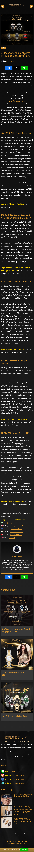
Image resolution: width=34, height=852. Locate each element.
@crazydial (11, 523)
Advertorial (19, 843)
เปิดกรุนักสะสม (11, 843)
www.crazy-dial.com (16, 532)
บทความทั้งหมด (16, 841)
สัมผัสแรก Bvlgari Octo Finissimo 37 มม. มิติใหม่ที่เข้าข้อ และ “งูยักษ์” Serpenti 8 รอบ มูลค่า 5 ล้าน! (23, 820)
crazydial (12, 538)
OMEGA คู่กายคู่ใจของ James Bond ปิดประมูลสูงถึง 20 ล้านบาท (16, 630)
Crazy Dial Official (16, 535)
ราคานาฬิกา (24, 841)
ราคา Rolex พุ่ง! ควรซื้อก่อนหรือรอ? (14, 716)
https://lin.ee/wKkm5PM (17, 101)
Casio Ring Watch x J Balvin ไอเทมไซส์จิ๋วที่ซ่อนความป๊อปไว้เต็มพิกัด (23, 795)
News (24, 843)
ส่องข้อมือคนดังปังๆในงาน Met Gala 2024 (15, 673)
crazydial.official (17, 526)
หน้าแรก (9, 841)
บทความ (4, 47)
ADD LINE (24, 850)
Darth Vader (10, 61)
